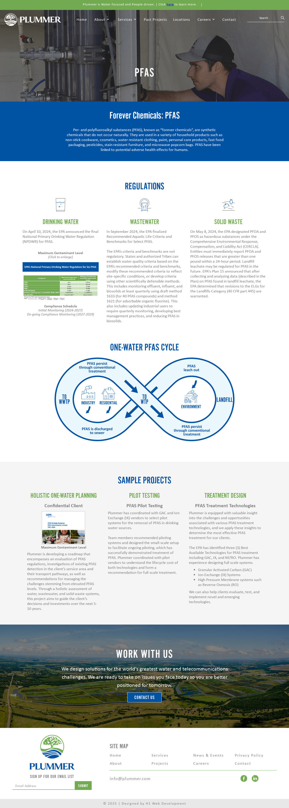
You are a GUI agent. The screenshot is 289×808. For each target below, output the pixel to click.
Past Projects (155, 19)
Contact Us (144, 697)
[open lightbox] (61, 281)
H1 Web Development (166, 803)
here (170, 4)
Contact (229, 19)
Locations (181, 19)
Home (82, 19)
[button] (101, 19)
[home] (33, 19)
